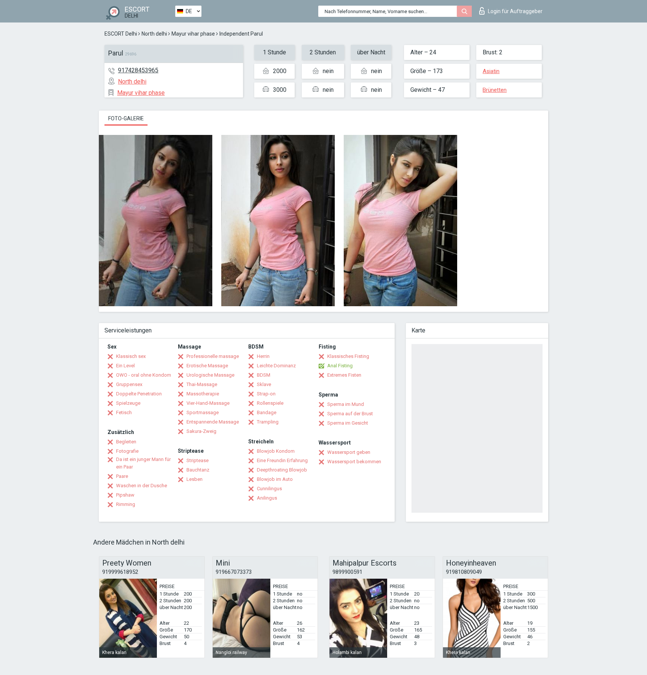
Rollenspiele (270, 403)
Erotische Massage (207, 365)
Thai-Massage (201, 384)
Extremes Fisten (344, 375)
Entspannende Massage (212, 422)
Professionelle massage (212, 356)
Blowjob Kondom (276, 451)
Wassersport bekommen (354, 461)
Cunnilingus (269, 488)
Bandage (266, 412)
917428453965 (138, 70)
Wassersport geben (348, 452)
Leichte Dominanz (276, 365)
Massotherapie (202, 394)
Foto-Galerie (126, 118)
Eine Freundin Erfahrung (282, 460)
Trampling (268, 422)
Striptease (197, 460)
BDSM (263, 375)
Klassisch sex (131, 356)
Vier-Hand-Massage (208, 403)
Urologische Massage (210, 375)
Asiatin (491, 71)
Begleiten (126, 442)
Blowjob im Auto (275, 479)
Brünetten (495, 90)
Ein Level (125, 365)
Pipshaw (125, 495)
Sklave (264, 384)
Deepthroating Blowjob (282, 470)
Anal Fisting (340, 365)
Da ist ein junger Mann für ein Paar (143, 463)
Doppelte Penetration (139, 394)
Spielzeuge (128, 403)
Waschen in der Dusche (141, 485)
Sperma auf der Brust (350, 413)
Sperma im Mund (345, 404)
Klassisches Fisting (348, 356)
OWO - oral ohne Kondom (143, 375)
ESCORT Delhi (120, 34)
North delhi (154, 34)
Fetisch (124, 412)
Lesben (194, 479)
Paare (122, 476)
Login (515, 11)
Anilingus (267, 498)
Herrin (263, 356)
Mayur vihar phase (193, 34)
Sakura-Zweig (201, 431)
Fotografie (127, 451)
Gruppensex (129, 384)
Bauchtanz (197, 470)
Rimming (125, 504)
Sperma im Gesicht (347, 423)
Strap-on (266, 394)
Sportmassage (202, 412)
